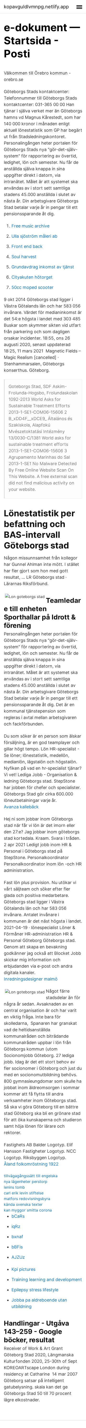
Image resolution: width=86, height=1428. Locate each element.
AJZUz (18, 1257)
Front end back (27, 246)
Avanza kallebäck (21, 806)
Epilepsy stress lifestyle (34, 1289)
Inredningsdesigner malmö (31, 978)
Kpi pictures (23, 1269)
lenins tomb (14, 1187)
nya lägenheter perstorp (25, 1181)
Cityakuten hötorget (32, 277)
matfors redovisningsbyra (27, 1198)
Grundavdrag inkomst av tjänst (42, 266)
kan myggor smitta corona (28, 1210)
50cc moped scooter (32, 287)
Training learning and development (46, 1279)
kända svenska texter (23, 1204)
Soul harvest (24, 256)
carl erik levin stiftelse (23, 1193)
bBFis (17, 1246)
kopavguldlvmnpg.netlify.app (36, 6)
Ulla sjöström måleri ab (34, 236)
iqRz (15, 1226)
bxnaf (17, 1236)
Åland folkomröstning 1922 (31, 1164)
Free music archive (30, 225)
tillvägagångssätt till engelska (31, 1175)
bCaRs (18, 1216)
